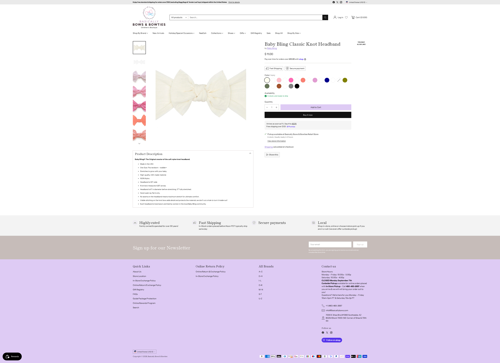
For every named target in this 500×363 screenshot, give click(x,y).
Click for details (234, 2)
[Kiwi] (273, 86)
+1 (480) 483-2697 (334, 305)
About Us (137, 271)
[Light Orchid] (314, 80)
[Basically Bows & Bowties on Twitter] (337, 2)
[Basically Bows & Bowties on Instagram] (341, 2)
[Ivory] (267, 80)
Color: (270, 75)
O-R (260, 285)
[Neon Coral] (297, 80)
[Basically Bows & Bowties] (149, 17)
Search (136, 307)
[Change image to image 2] (139, 62)
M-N (261, 289)
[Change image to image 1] (139, 47)
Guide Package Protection (144, 298)
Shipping (269, 147)
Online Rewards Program (144, 303)
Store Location (139, 276)
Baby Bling (272, 48)
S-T (260, 294)
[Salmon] (303, 80)
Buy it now (308, 115)
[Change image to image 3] (139, 76)
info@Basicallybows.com (337, 310)
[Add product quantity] (276, 107)
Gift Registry (138, 289)
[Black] (297, 86)
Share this (273, 154)
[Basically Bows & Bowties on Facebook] (333, 2)
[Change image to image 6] (139, 120)
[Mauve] (309, 80)
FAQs (135, 294)
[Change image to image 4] (139, 91)
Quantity (269, 102)
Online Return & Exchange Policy (211, 271)
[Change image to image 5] (139, 105)
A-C (260, 271)
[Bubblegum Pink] (285, 80)
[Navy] (326, 80)
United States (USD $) (357, 2)
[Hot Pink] (291, 80)
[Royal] (332, 80)
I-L (260, 280)
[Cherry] (338, 80)
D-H (260, 276)
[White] (273, 80)
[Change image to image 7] (139, 135)
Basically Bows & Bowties (157, 356)
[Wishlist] (346, 17)
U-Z (260, 298)
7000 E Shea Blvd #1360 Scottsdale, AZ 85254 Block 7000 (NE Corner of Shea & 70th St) (346, 318)
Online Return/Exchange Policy (147, 285)
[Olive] (344, 80)
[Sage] (267, 86)
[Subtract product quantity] (267, 107)
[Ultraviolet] (320, 80)
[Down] (139, 143)
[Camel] (285, 86)
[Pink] (279, 80)
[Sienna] (279, 86)
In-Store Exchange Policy (144, 280)
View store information (276, 141)
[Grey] (291, 86)
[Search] (325, 17)
